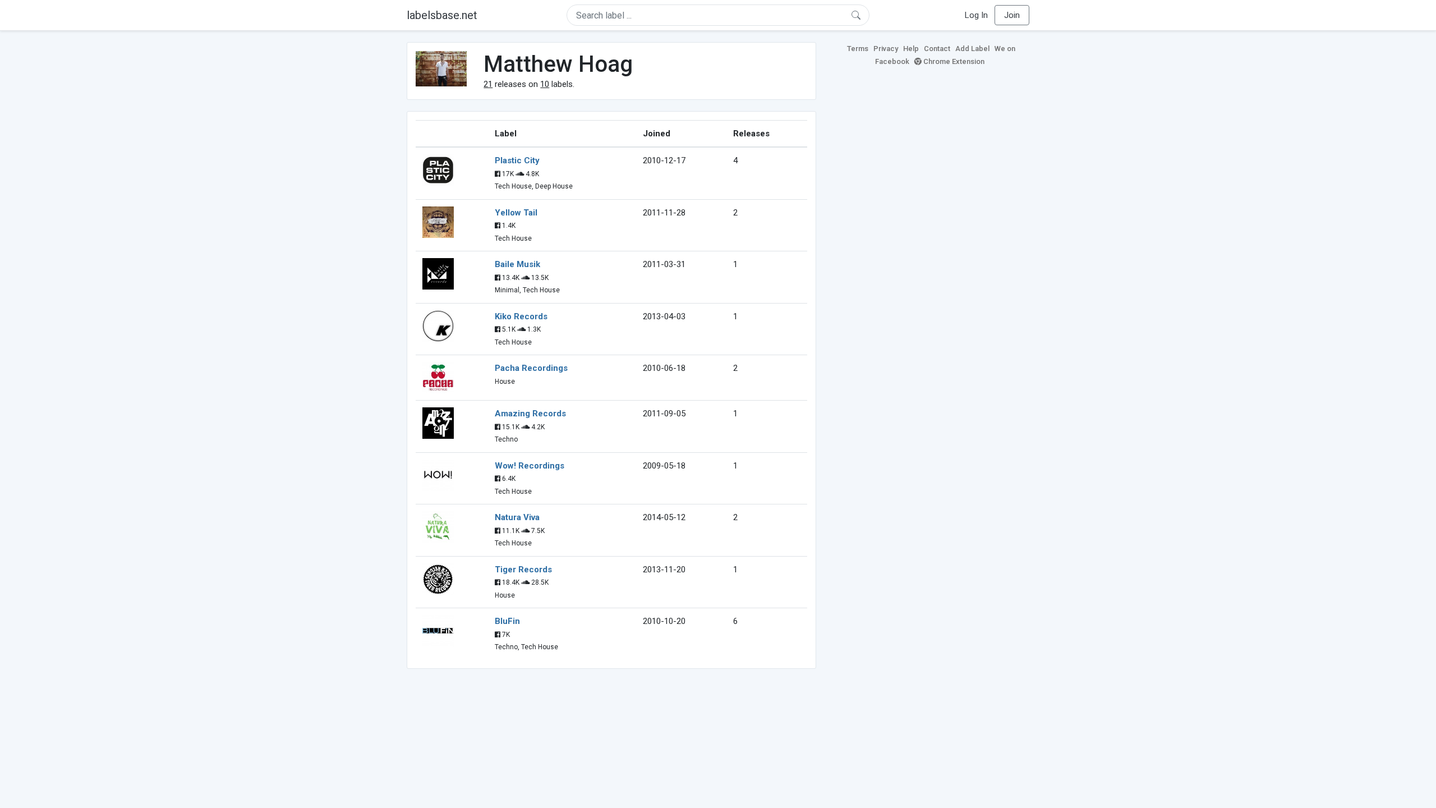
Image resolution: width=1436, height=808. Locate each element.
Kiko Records (521, 316)
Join (1012, 15)
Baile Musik (517, 264)
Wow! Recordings (529, 466)
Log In (976, 15)
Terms (857, 48)
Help (911, 48)
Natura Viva (517, 517)
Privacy (885, 48)
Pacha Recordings (531, 368)
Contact (937, 48)
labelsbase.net (442, 15)
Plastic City (517, 160)
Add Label (972, 48)
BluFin (507, 621)
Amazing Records (530, 413)
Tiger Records (523, 569)
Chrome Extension (953, 61)
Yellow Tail (516, 213)
